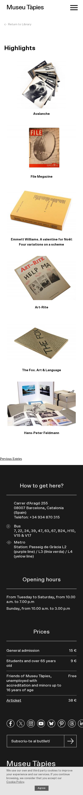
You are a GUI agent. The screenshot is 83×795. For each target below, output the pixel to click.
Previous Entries (11, 459)
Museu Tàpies (25, 7)
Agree (42, 788)
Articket (13, 700)
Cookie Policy (15, 782)
